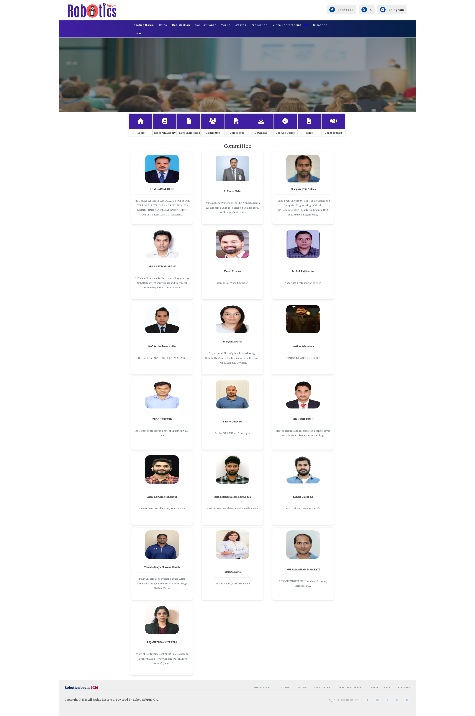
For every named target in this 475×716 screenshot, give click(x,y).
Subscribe (320, 24)
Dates (163, 24)
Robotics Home (143, 24)
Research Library (350, 687)
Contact (137, 33)
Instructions (380, 687)
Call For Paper (205, 24)
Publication (259, 24)
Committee (322, 687)
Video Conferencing (287, 24)
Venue (225, 24)
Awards (240, 24)
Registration (181, 24)
